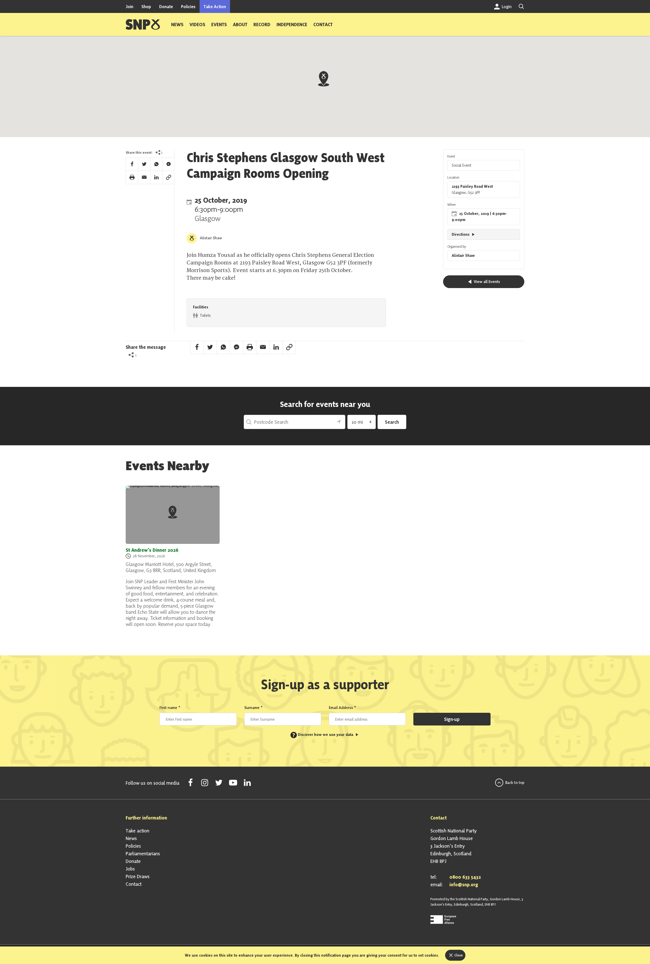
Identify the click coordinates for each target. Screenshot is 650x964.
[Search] (521, 6)
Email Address (342, 707)
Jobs (130, 868)
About (240, 24)
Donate (166, 6)
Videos (197, 24)
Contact (323, 24)
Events (219, 24)
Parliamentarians (143, 853)
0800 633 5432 (465, 877)
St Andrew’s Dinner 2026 (152, 550)
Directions (461, 234)
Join (129, 6)
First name (170, 707)
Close (458, 955)
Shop (146, 6)
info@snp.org (463, 884)
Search (392, 422)
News (177, 24)
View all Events (486, 281)
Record (261, 24)
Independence (292, 24)
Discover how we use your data (323, 734)
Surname (253, 707)
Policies (188, 6)
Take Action (215, 6)
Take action (137, 830)
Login (506, 6)
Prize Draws (138, 876)
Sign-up (452, 719)
